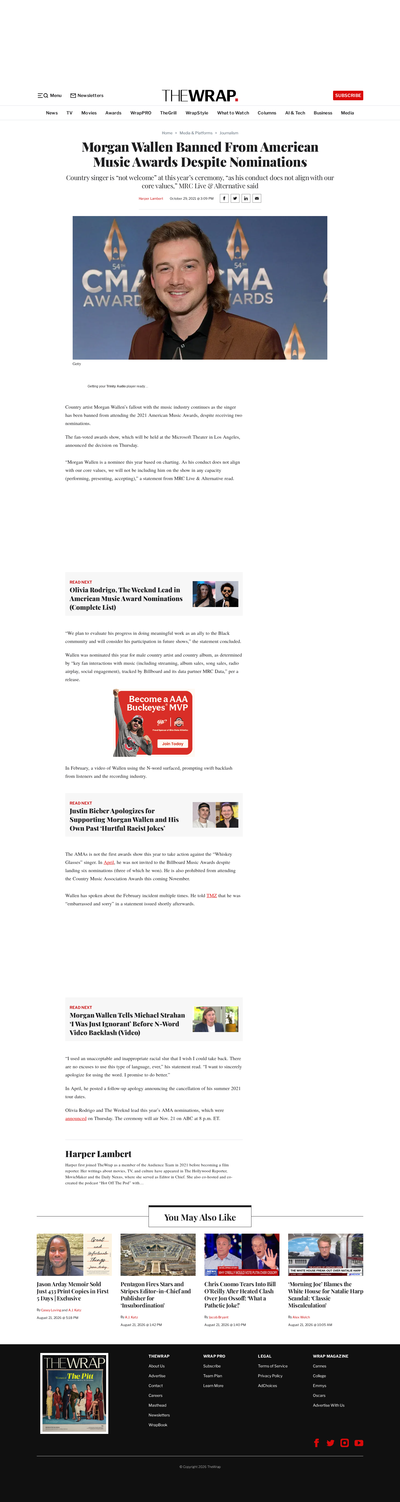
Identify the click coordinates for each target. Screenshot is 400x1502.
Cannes (319, 1366)
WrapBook (158, 1424)
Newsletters (90, 95)
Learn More (213, 1385)
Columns (267, 113)
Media (347, 113)
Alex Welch (301, 1317)
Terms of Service (273, 1366)
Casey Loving (51, 1310)
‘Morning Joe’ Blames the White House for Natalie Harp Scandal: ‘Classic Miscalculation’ (325, 1294)
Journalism (229, 133)
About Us (157, 1366)
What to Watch (233, 113)
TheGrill (168, 113)
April (109, 862)
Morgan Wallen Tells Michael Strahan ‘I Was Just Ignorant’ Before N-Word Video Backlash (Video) (127, 1024)
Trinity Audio (116, 386)
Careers (155, 1395)
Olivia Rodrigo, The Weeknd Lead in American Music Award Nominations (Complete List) (126, 598)
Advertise (157, 1375)
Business (323, 113)
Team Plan (212, 1375)
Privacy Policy (270, 1375)
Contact (156, 1385)
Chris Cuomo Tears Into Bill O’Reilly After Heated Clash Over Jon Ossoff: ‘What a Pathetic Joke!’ (240, 1294)
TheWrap (159, 1356)
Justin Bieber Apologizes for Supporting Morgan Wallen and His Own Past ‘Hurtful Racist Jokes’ (124, 819)
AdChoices (267, 1385)
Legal (265, 1356)
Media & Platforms (196, 133)
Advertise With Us (328, 1405)
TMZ (212, 895)
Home (167, 133)
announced (76, 1118)
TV (69, 113)
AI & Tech (295, 113)
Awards (113, 113)
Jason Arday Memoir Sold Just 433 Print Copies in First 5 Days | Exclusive (72, 1290)
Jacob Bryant (218, 1317)
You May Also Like (200, 1217)
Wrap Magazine (331, 1356)
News (52, 113)
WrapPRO (140, 113)
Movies (89, 113)
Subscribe (348, 95)
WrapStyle (197, 113)
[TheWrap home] (200, 95)
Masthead (157, 1405)
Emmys (319, 1385)
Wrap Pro (214, 1356)
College (319, 1375)
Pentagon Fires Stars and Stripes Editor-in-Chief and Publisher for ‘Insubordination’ (156, 1294)
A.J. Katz (74, 1310)
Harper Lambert (151, 198)
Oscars (319, 1395)
